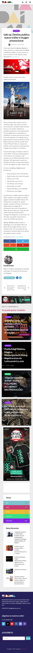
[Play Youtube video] (16, 66)
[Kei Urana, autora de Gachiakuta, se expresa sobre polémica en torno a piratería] (16, 412)
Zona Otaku (16, 30)
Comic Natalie (19, 237)
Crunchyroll (15, 57)
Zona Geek (7, 374)
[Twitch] (24, 624)
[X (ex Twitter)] (3, 624)
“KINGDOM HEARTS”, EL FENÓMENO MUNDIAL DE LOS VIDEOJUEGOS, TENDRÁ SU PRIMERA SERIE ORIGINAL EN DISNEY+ (20, 537)
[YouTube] (12, 624)
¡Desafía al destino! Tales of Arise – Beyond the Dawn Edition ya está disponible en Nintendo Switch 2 (20, 580)
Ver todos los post (9, 277)
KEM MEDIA (23, 649)
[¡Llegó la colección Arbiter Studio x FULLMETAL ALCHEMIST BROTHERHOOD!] (16, 383)
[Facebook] (16, 624)
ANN (12, 237)
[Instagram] (8, 624)
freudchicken (14, 44)
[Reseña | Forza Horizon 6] (9, 571)
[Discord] (20, 624)
